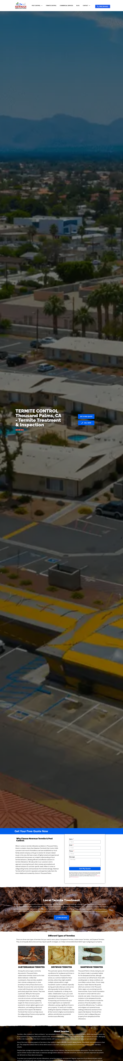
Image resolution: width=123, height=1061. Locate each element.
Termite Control (51, 5)
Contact (85, 5)
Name (71, 839)
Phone (71, 851)
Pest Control (36, 5)
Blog (77, 5)
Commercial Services (66, 5)
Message (72, 857)
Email (71, 845)
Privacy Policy (97, 875)
